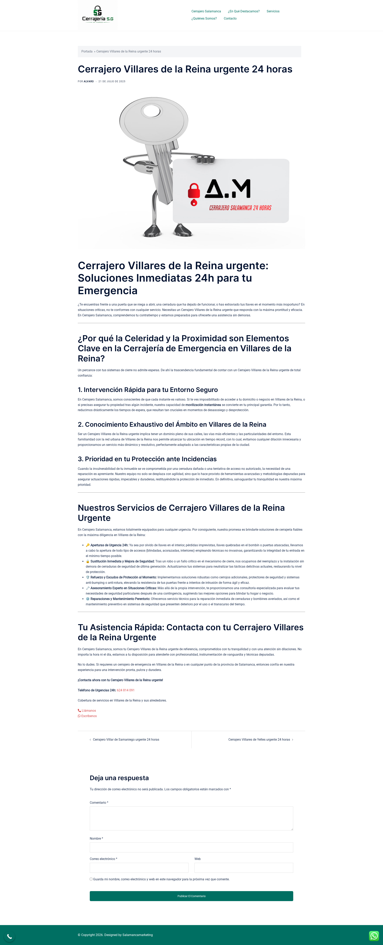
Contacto (230, 18)
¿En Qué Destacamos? (244, 11)
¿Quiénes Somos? (204, 18)
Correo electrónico (103, 859)
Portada (87, 51)
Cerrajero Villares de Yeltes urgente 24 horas (259, 739)
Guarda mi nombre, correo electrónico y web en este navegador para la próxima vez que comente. (161, 879)
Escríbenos (89, 716)
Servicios (273, 11)
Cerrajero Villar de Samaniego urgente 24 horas (126, 739)
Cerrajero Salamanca (206, 11)
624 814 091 (126, 690)
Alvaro (89, 81)
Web (197, 859)
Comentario (99, 802)
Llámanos (88, 710)
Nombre (96, 838)
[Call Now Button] (9, 936)
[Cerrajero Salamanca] (98, 15)
